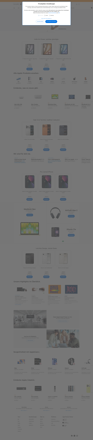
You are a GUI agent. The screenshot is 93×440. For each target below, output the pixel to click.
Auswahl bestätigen (40, 21)
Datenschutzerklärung (52, 12)
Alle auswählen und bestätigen (51, 21)
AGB (59, 12)
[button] (46, 18)
